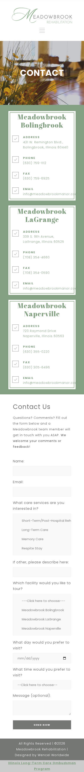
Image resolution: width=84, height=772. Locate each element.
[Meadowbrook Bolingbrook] (42, 610)
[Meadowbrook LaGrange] (42, 619)
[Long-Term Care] (42, 529)
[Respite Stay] (42, 548)
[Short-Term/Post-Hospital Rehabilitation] (42, 520)
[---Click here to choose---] (42, 600)
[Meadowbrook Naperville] (42, 628)
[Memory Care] (42, 539)
